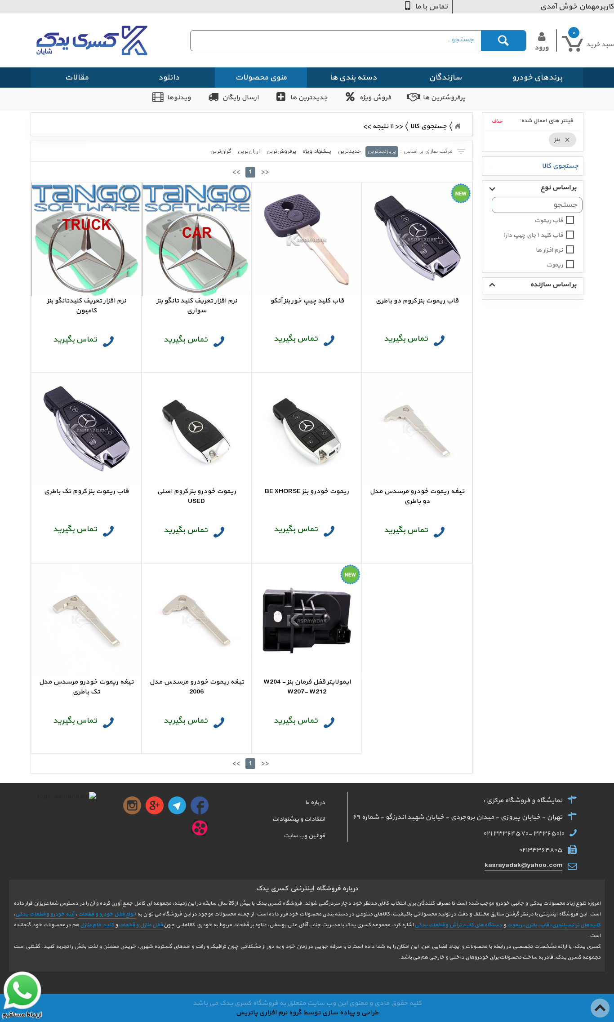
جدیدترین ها (309, 98)
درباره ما (315, 802)
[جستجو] (503, 41)
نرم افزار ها (549, 250)
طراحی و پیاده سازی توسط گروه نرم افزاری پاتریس (307, 1013)
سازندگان (445, 77)
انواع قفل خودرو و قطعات (107, 914)
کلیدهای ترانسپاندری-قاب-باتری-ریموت (554, 925)
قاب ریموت (548, 220)
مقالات (77, 77)
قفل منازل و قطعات (141, 925)
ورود (541, 47)
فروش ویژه (375, 98)
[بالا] (601, 1003)
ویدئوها (179, 98)
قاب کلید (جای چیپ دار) (533, 235)
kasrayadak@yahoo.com (523, 865)
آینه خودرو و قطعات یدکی (44, 914)
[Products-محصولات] (457, 126)
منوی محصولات (261, 77)
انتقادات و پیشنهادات (298, 819)
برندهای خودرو (537, 77)
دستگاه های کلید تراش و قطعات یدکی (458, 925)
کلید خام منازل (97, 925)
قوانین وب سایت (304, 835)
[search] (339, 40)
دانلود (168, 77)
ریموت (554, 265)
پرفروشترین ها (444, 98)
